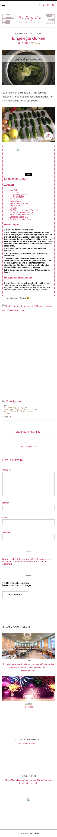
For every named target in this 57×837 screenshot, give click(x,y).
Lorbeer (33, 409)
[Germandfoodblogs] (28, 800)
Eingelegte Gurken (28, 38)
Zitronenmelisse (26, 411)
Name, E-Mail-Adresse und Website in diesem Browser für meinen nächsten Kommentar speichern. (26, 561)
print (28, 174)
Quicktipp (39, 33)
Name (5, 503)
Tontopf (14, 411)
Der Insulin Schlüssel (28, 743)
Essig (17, 409)
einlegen (12, 407)
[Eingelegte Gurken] (28, 70)
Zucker (7, 413)
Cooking (28, 660)
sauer (6, 411)
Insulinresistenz (34, 739)
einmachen (22, 407)
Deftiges (29, 33)
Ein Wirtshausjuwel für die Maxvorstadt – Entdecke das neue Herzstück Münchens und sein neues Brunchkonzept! (28, 667)
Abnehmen (20, 739)
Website (6, 532)
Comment (6, 470)
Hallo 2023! (28, 707)
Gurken (25, 409)
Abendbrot (18, 33)
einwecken (8, 409)
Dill (5, 407)
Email (4, 518)
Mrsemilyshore (13, 401)
